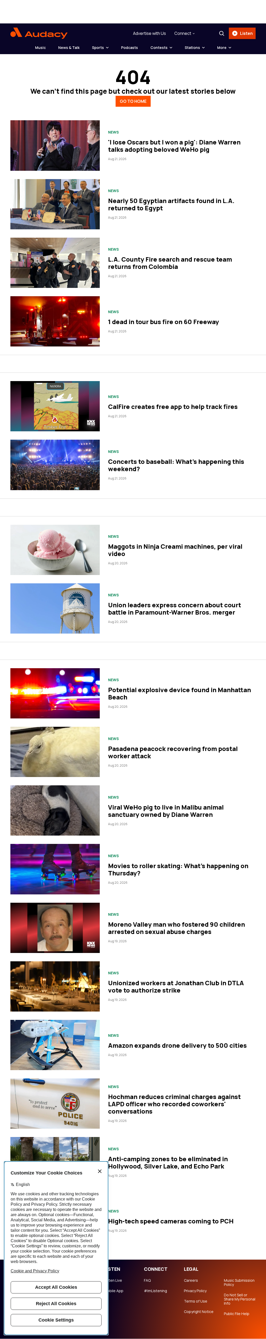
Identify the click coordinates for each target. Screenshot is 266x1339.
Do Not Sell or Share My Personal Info (239, 1299)
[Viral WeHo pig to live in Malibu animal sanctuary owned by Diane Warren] (55, 810)
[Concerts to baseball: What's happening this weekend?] (55, 465)
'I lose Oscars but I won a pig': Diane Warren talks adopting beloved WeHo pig (174, 146)
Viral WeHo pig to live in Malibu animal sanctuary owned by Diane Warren (166, 811)
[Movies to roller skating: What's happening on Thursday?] (55, 869)
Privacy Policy (195, 1291)
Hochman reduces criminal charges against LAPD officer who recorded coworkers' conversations (174, 1103)
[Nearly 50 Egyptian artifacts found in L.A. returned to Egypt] (55, 204)
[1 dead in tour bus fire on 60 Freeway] (55, 321)
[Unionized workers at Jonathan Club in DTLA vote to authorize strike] (55, 986)
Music (40, 47)
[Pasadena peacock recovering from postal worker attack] (55, 752)
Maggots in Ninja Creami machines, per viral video (175, 550)
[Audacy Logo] (39, 33)
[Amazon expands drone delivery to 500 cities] (55, 1045)
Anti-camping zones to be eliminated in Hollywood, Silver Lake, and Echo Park (168, 1162)
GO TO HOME (133, 101)
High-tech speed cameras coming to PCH (171, 1221)
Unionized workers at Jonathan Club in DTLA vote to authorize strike (176, 986)
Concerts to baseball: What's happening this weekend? (176, 465)
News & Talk (68, 47)
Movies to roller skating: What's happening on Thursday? (178, 869)
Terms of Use (195, 1301)
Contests (159, 47)
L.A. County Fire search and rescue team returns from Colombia (170, 263)
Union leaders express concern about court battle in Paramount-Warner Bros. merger (174, 608)
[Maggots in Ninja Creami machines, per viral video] (55, 550)
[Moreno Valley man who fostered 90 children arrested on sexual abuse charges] (55, 928)
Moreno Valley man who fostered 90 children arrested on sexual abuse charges (176, 928)
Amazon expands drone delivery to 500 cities (177, 1045)
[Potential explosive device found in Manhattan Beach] (55, 693)
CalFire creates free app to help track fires (173, 406)
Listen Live (113, 1280)
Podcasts (129, 47)
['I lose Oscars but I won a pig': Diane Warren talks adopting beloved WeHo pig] (55, 145)
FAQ (147, 1280)
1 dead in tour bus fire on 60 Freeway (163, 321)
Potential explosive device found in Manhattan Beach (179, 693)
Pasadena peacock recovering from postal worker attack (173, 752)
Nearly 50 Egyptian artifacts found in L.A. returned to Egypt (171, 204)
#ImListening (155, 1291)
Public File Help (236, 1314)
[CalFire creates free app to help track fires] (55, 406)
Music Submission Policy (239, 1282)
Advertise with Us (149, 33)
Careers (191, 1280)
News (113, 132)
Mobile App (113, 1291)
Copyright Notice (199, 1312)
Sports (98, 47)
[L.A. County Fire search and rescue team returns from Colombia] (55, 263)
